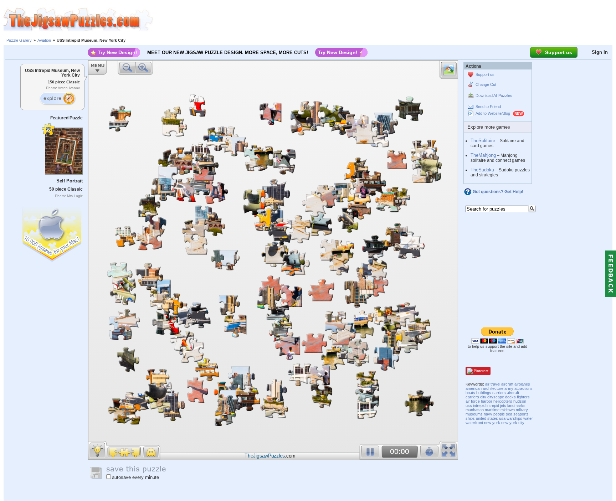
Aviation (44, 40)
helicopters (502, 401)
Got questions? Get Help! (498, 191)
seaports (521, 414)
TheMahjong (483, 155)
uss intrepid (476, 405)
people (499, 414)
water (528, 418)
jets (503, 405)
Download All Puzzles (494, 95)
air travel (492, 384)
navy (488, 414)
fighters (523, 397)
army (508, 388)
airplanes (522, 384)
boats (470, 393)
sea (509, 414)
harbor (486, 401)
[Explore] (57, 99)
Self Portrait (69, 181)
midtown (507, 410)
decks (510, 397)
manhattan (475, 410)
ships (470, 418)
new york (492, 422)
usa (502, 418)
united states (487, 418)
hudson (519, 401)
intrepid (493, 405)
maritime (492, 410)
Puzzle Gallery (19, 40)
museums (474, 414)
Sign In (600, 52)
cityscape (495, 397)
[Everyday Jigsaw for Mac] (52, 233)
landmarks (516, 405)
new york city (512, 422)
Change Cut (486, 84)
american (474, 388)
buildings (483, 393)
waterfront (474, 422)
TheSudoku (482, 169)
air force (473, 401)
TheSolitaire (483, 140)
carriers (499, 393)
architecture (493, 388)
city (483, 397)
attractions (523, 388)
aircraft (507, 384)
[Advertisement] (384, 20)
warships (514, 418)
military (522, 410)
